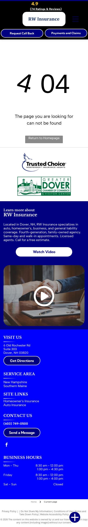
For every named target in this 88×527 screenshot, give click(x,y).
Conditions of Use (63, 511)
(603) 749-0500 (15, 423)
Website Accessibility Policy (54, 514)
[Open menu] (75, 19)
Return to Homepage (44, 138)
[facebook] (6, 445)
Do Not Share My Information (36, 511)
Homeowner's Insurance (21, 401)
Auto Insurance (14, 405)
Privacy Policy (9, 511)
